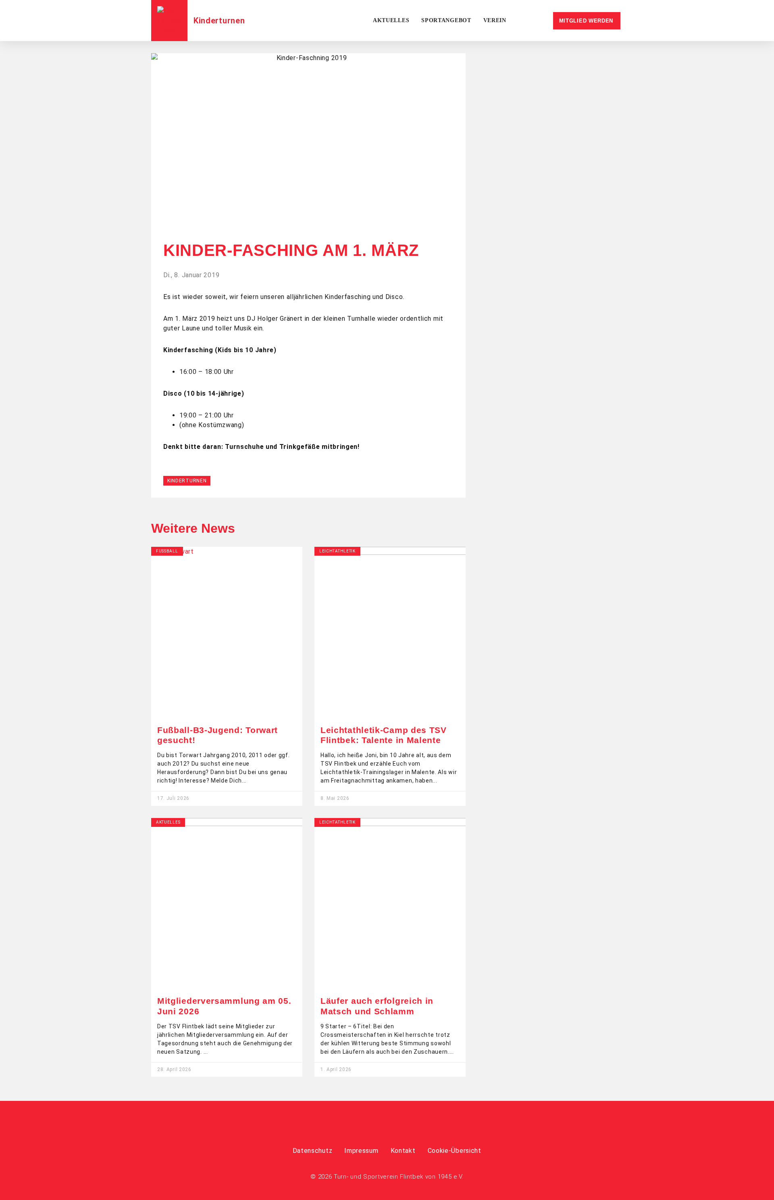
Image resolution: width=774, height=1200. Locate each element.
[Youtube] (397, 1127)
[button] (308, 221)
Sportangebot (446, 20)
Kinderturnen (219, 20)
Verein (494, 20)
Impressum (361, 1150)
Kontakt (403, 1150)
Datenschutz (313, 1150)
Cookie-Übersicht (454, 1150)
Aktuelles (391, 20)
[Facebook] (376, 1127)
